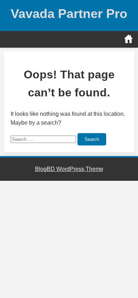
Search (92, 139)
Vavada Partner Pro (69, 13)
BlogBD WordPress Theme (69, 169)
